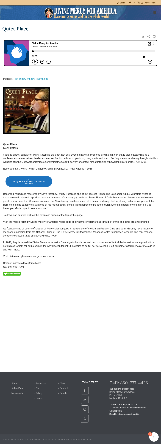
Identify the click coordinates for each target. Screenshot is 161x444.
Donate (63, 393)
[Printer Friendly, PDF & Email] (12, 273)
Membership (17, 393)
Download (42, 78)
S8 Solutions (20, 440)
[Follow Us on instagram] (85, 409)
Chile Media (34, 440)
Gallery (39, 393)
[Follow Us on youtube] (85, 419)
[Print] (143, 36)
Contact (64, 388)
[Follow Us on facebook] (85, 390)
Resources (41, 383)
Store (62, 383)
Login (122, 3)
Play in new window (24, 78)
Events (39, 398)
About (14, 383)
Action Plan (17, 388)
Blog (38, 388)
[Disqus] (80, 324)
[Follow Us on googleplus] (85, 400)
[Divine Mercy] (80, 12)
